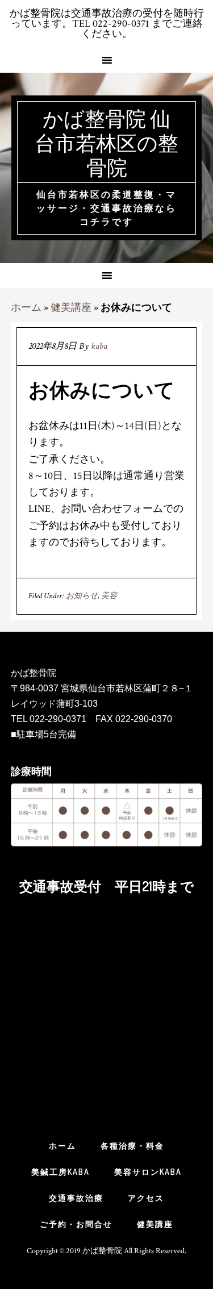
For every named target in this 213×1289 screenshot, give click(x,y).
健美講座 (71, 307)
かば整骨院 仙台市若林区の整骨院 (106, 142)
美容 (109, 596)
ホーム (26, 307)
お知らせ (82, 596)
